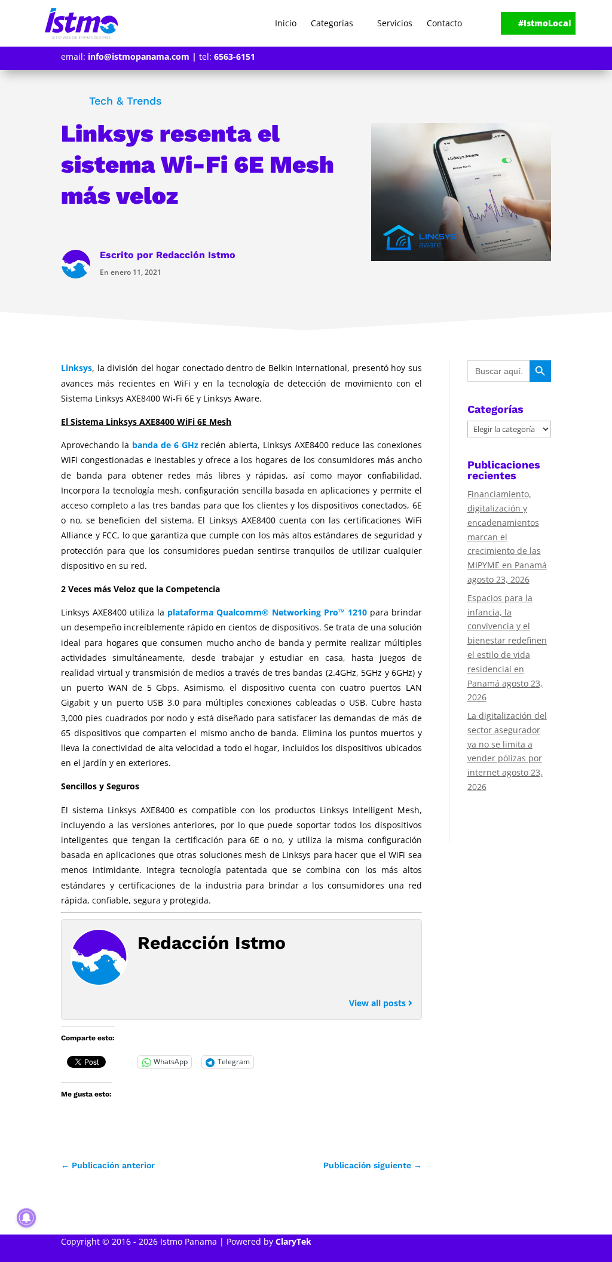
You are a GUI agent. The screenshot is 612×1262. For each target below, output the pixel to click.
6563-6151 (234, 56)
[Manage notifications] (26, 1217)
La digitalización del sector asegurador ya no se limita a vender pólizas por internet (507, 744)
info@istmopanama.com (138, 56)
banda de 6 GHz (165, 445)
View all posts (378, 1003)
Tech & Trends (125, 100)
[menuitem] (286, 23)
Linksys (76, 367)
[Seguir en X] (525, 58)
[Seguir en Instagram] (544, 58)
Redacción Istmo (195, 255)
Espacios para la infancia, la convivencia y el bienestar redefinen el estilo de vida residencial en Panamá (507, 640)
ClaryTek (293, 1241)
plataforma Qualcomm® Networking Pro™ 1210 (267, 612)
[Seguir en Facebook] (505, 58)
